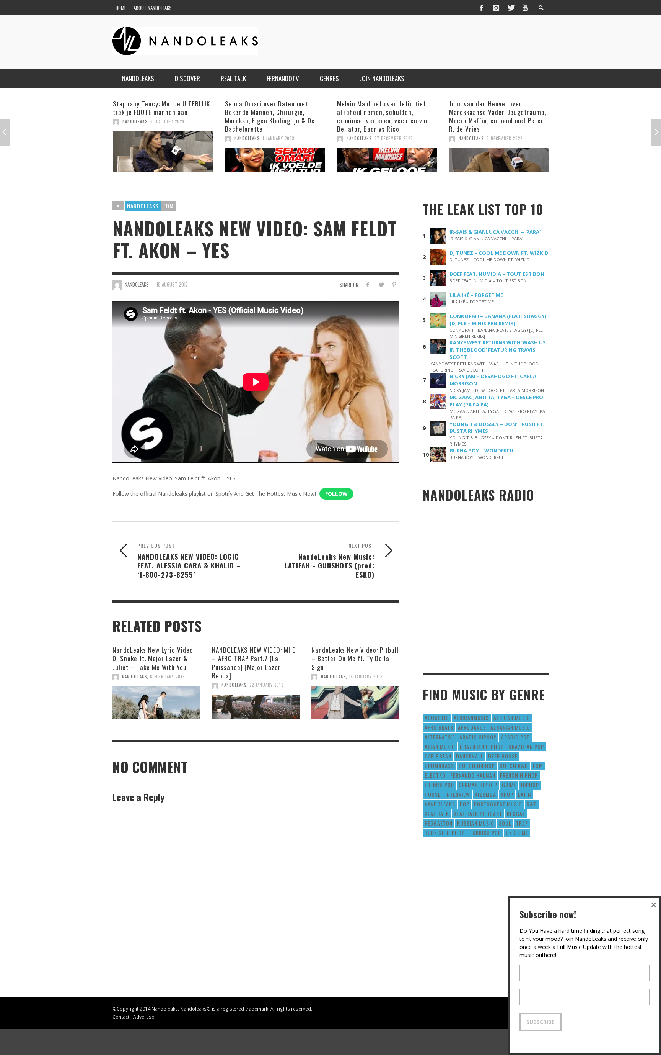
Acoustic (437, 718)
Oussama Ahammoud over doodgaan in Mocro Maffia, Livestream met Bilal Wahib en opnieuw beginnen (492, 116)
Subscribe (540, 1022)
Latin (524, 794)
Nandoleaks (143, 205)
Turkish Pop (485, 833)
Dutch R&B (514, 766)
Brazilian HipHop (482, 746)
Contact (120, 1017)
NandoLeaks (134, 138)
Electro (435, 775)
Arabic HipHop (478, 737)
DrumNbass (439, 766)
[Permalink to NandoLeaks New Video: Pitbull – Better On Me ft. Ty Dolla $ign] (355, 702)
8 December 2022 (392, 138)
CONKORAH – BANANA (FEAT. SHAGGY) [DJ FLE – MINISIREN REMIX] (498, 320)
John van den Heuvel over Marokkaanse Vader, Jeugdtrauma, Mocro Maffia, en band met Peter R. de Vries (385, 116)
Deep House (503, 756)
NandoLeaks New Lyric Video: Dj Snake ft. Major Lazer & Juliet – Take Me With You (153, 658)
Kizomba (485, 794)
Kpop (507, 794)
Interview (457, 794)
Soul (505, 823)
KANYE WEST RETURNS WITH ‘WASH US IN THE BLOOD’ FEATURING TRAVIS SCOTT (497, 349)
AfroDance (472, 727)
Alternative (440, 737)
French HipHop (519, 775)
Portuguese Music (498, 804)
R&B (532, 804)
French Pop (439, 785)
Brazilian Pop (526, 746)
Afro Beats (439, 727)
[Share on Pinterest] (394, 284)
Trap (522, 823)
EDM (168, 205)
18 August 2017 (172, 284)
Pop (464, 804)
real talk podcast (478, 813)
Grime (509, 785)
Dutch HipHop (477, 766)
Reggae (516, 813)
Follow (336, 493)
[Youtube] (525, 7)
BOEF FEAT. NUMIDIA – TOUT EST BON (496, 273)
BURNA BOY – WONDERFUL (482, 450)
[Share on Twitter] (381, 284)
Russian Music (475, 823)
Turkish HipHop (445, 833)
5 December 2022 (504, 138)
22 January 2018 (266, 685)
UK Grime (517, 833)
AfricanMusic (471, 718)
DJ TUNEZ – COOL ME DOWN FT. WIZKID (499, 252)
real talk (437, 813)
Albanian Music (510, 727)
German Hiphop (478, 785)
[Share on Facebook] (368, 284)
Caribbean (438, 756)
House (433, 794)
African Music (511, 718)
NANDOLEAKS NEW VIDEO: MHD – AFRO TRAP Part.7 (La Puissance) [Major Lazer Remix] (254, 662)
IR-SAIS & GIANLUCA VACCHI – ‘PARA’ (495, 231)
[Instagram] (496, 7)
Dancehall (470, 756)
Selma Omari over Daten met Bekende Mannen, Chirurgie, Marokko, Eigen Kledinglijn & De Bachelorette (158, 116)
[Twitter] (510, 7)
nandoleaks (440, 804)
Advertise (143, 1017)
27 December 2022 (281, 138)
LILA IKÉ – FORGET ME (476, 295)
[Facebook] (481, 7)
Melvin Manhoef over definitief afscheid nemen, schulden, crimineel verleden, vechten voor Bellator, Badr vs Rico (272, 116)
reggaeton (439, 823)
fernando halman (472, 775)
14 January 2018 (366, 676)
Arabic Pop (515, 737)
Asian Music (440, 746)
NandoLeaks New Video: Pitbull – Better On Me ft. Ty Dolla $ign (355, 658)
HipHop (530, 785)
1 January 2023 (166, 138)
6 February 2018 (167, 676)
